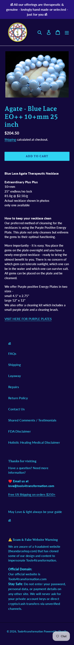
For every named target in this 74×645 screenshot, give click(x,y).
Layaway (14, 376)
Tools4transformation (30, 631)
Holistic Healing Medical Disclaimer (34, 442)
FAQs (12, 353)
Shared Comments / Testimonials (32, 420)
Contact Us (16, 409)
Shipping (10, 139)
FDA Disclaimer (19, 431)
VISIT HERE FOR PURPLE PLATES (28, 319)
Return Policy (18, 398)
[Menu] (66, 32)
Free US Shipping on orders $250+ (32, 494)
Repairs (13, 387)
